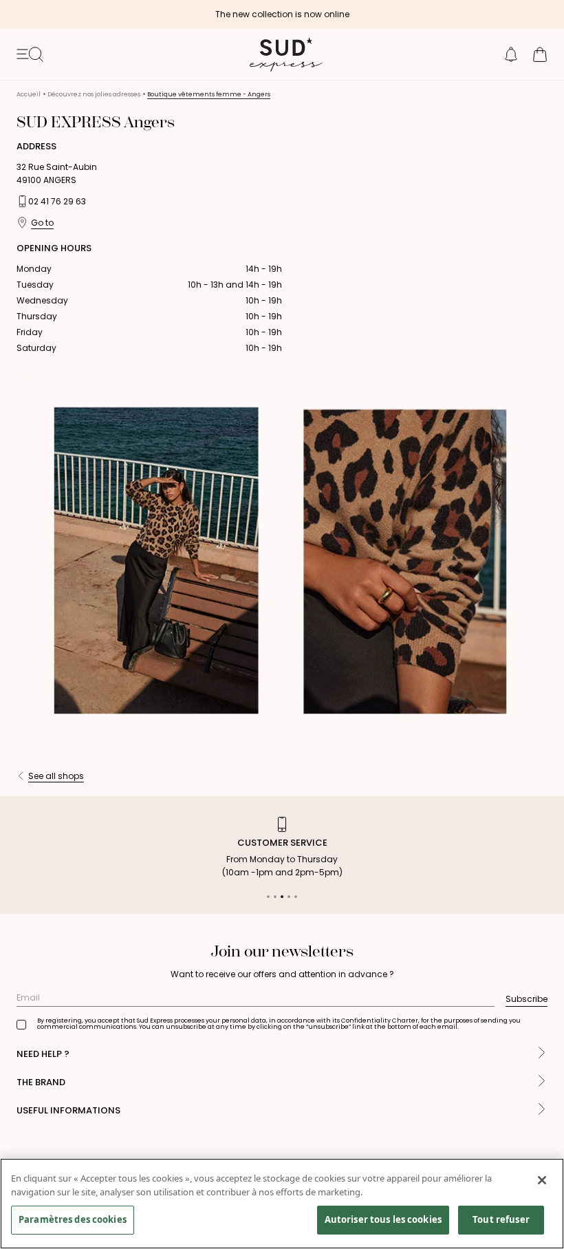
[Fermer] (542, 1180)
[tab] (268, 896)
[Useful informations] (541, 1110)
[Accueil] (282, 54)
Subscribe (526, 999)
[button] (511, 54)
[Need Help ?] (541, 1054)
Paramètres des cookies (73, 1219)
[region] (282, 1203)
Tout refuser (501, 1219)
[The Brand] (541, 1082)
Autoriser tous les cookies (383, 1219)
